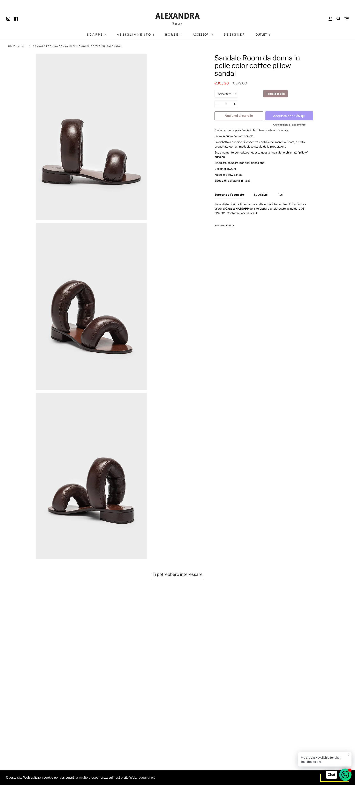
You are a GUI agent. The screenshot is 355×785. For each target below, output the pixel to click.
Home (12, 46)
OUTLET (261, 34)
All (24, 46)
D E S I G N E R (234, 34)
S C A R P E (95, 34)
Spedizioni (260, 194)
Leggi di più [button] (147, 777)
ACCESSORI (201, 34)
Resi (280, 194)
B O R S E (172, 34)
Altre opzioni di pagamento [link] (289, 124)
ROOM (230, 225)
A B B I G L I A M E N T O (134, 34)
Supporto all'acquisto (229, 194)
